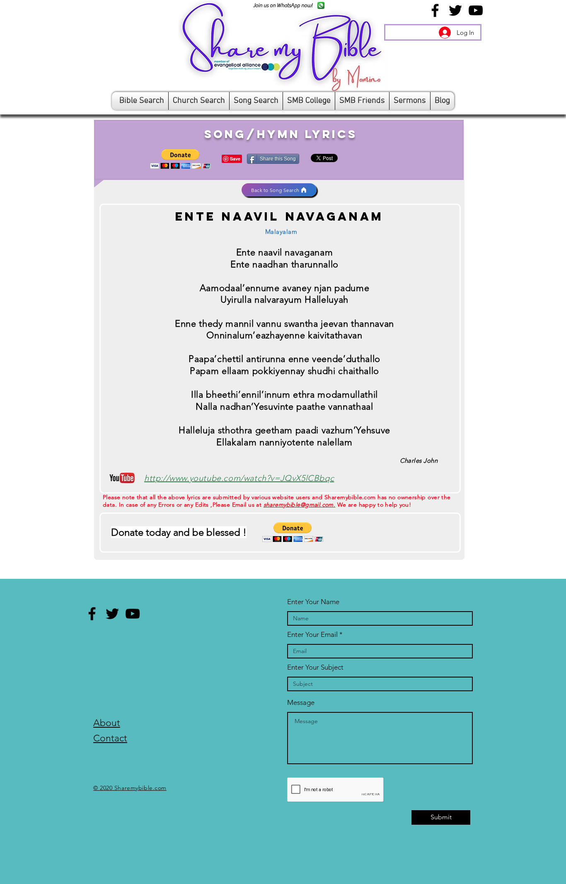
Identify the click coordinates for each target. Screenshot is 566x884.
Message (300, 702)
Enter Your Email (312, 634)
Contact (110, 738)
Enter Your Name (313, 601)
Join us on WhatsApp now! (282, 5)
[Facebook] (435, 10)
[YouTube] (475, 10)
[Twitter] (455, 10)
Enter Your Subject (315, 667)
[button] (180, 159)
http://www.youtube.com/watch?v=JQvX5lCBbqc (239, 478)
